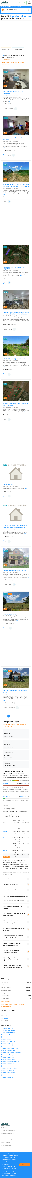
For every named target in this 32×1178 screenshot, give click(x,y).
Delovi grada (5, 62)
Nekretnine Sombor (8, 1057)
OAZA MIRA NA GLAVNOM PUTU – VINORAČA (14, 92)
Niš (3, 837)
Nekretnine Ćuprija (7, 1044)
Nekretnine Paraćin (8, 1046)
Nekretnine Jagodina (8, 1041)
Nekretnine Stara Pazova (9, 1068)
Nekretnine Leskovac (8, 1073)
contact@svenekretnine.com (9, 1130)
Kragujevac (6, 844)
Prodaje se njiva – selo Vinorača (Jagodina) (13, 268)
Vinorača (5, 783)
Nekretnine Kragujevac (9, 1059)
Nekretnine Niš (6, 1039)
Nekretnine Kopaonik (8, 1066)
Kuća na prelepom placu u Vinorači (14, 570)
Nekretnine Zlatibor (8, 1064)
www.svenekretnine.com (7, 1133)
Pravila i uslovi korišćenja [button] (9, 1175)
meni (29, 4)
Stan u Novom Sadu (6, 1145)
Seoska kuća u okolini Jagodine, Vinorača (13, 139)
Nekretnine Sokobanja (8, 1050)
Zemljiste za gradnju (9, 614)
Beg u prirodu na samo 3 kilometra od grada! (15, 691)
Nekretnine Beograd (8, 1035)
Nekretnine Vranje (7, 1075)
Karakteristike (5, 64)
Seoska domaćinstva (8, 1032)
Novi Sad (5, 831)
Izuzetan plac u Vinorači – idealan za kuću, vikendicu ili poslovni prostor (15, 526)
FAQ (11, 64)
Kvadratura (21, 62)
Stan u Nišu (4, 1148)
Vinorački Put (6, 796)
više (10, 101)
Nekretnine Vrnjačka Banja (10, 1048)
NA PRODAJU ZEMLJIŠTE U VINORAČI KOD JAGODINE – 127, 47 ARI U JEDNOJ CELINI (16, 185)
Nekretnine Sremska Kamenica (11, 1053)
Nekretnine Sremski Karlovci (10, 1061)
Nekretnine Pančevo (8, 1070)
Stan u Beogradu (5, 1142)
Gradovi (12, 62)
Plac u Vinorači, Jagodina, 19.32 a (14, 359)
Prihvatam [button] (24, 1164)
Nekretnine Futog (7, 1055)
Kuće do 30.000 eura (8, 1030)
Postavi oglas (22, 2)
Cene (16, 62)
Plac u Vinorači (8, 484)
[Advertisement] (16, 33)
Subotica (5, 850)
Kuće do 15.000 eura (8, 1028)
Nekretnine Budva (7, 1077)
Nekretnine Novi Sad (8, 1037)
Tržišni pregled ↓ (6, 59)
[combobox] (6, 49)
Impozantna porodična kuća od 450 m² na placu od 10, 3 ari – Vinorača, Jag (16, 313)
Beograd (5, 825)
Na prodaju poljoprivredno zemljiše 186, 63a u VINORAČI (16, 404)
